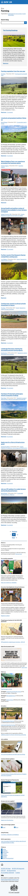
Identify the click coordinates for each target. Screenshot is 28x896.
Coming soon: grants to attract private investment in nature (13, 304)
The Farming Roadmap (10, 30)
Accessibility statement (7, 872)
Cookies (17, 872)
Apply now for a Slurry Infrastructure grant (13, 443)
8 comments (10, 436)
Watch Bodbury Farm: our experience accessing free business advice (13, 162)
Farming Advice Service (8, 721)
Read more (5, 63)
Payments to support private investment (13, 308)
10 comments (10, 388)
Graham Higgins (5, 165)
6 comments (10, 525)
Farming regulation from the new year (13, 71)
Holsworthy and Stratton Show (13, 691)
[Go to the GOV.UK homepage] (6, 2)
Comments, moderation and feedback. (10, 834)
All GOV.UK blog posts (18, 868)
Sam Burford (4, 353)
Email (4, 827)
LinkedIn (5, 853)
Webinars (12, 494)
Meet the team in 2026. (6, 689)
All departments (11, 870)
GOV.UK (3, 870)
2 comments (10, 343)
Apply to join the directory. (7, 820)
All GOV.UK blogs (6, 868)
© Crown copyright (14, 892)
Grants (22, 214)
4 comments (10, 155)
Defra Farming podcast (8, 858)
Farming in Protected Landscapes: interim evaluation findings (12, 394)
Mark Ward (3, 398)
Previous (14, 531)
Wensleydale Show (10, 695)
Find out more (18, 554)
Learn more (24, 667)
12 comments (10, 249)
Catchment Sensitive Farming (8, 725)
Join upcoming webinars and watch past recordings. (13, 754)
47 (17, 534)
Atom (17, 827)
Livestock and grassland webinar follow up (13, 119)
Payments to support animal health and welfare (12, 215)
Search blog (5, 20)
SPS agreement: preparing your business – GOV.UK (13, 642)
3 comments (10, 112)
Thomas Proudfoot (5, 446)
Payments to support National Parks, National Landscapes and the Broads (14, 398)
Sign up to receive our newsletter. (9, 582)
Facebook (5, 850)
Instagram (5, 855)
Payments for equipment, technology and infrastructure (14, 448)
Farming (5, 10)
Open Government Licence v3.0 (10, 879)
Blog (2, 8)
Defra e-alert (5, 852)
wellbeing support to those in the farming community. (13, 734)
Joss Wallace (4, 259)
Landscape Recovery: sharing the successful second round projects (12, 349)
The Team (3, 74)
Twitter (4, 849)
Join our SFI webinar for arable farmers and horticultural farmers (13, 490)
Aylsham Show (9, 700)
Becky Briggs (4, 122)
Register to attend (5, 615)
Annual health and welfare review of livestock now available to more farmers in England (14, 210)
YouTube (5, 856)
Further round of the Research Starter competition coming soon (13, 256)
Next (13, 537)
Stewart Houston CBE (6, 214)
